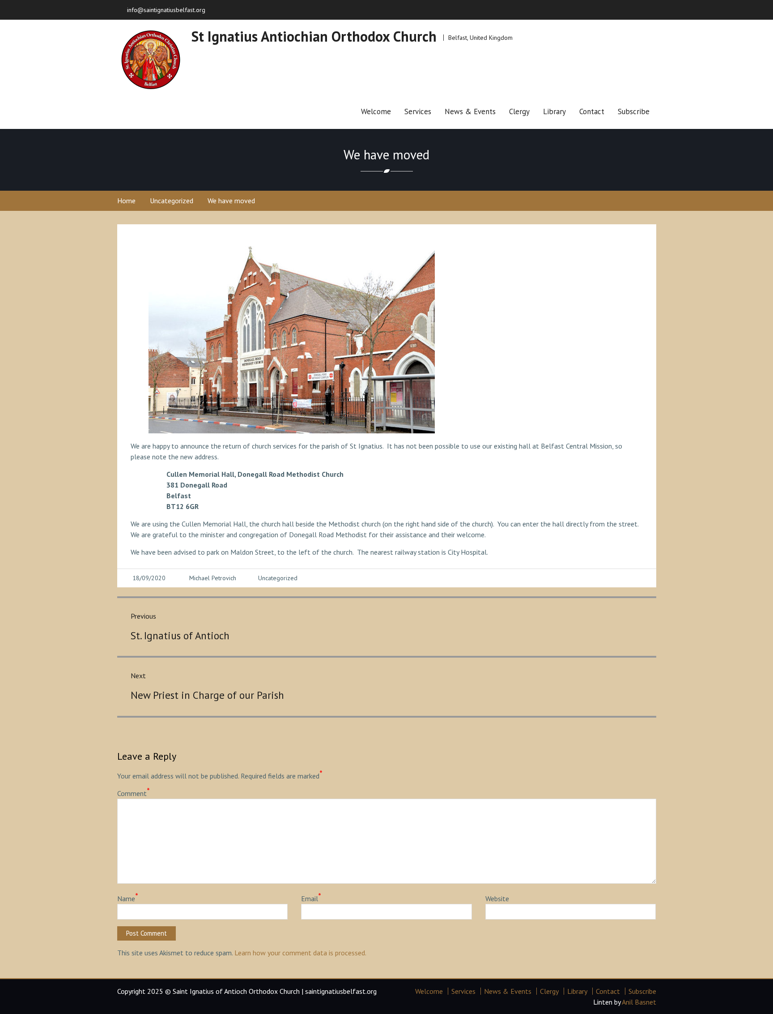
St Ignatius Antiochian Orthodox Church (314, 36)
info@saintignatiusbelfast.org (166, 10)
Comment (133, 793)
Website (497, 898)
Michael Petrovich (212, 578)
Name (127, 898)
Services (417, 111)
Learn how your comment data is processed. (300, 952)
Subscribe (634, 111)
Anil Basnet (639, 1001)
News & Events (470, 111)
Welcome (376, 111)
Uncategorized (277, 578)
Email (311, 898)
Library (554, 111)
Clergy (519, 111)
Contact (591, 111)
